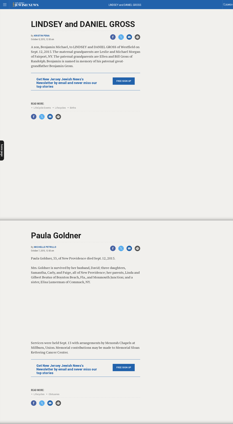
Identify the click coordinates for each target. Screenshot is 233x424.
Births (73, 107)
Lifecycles (60, 107)
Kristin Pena (42, 35)
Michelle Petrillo (45, 247)
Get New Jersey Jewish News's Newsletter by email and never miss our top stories (66, 82)
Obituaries (54, 394)
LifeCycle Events (42, 107)
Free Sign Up (123, 81)
